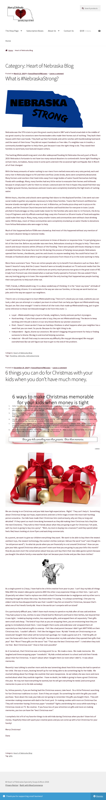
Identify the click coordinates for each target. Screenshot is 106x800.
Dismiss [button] (99, 796)
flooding (13, 356)
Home (8, 41)
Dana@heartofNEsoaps (37, 73)
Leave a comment (57, 73)
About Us (52, 30)
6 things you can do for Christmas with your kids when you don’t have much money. (49, 375)
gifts (11, 756)
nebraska (21, 356)
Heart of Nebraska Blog (22, 353)
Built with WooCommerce (31, 785)
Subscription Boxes (34, 30)
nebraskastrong (32, 356)
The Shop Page (12, 30)
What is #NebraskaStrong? (32, 78)
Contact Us (69, 30)
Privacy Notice (11, 785)
